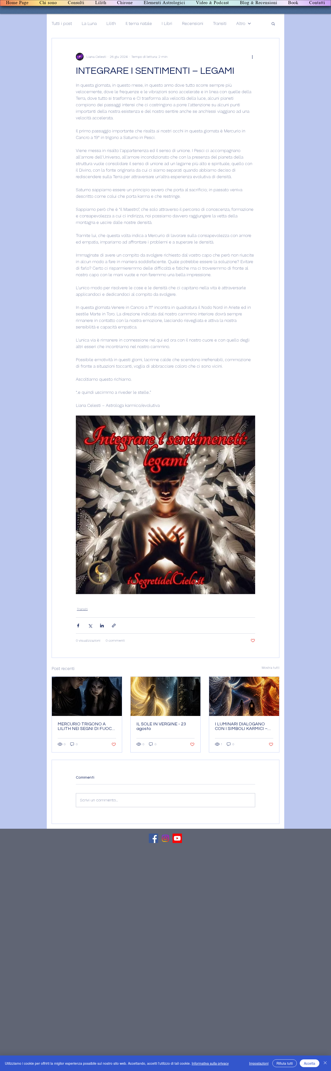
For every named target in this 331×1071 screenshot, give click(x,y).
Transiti (220, 23)
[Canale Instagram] (165, 838)
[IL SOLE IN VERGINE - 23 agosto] (166, 696)
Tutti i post (62, 23)
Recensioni (192, 23)
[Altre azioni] (252, 57)
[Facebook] (153, 838)
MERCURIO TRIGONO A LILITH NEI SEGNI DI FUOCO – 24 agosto (86, 726)
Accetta (309, 1063)
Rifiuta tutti (284, 1063)
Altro (240, 23)
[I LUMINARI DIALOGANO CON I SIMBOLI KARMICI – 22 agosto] (244, 696)
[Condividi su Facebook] (78, 625)
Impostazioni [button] (258, 1063)
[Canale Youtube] (177, 838)
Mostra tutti (270, 667)
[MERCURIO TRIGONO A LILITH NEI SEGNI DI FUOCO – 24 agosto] (87, 696)
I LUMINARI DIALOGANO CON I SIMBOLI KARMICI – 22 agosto (241, 726)
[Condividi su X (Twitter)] (90, 625)
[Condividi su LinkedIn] (102, 625)
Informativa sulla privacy (210, 1063)
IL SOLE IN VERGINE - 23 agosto (161, 726)
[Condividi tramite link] (113, 625)
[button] (273, 23)
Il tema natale (139, 23)
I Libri (167, 23)
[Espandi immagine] (165, 504)
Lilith (111, 23)
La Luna (89, 23)
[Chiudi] (325, 1063)
